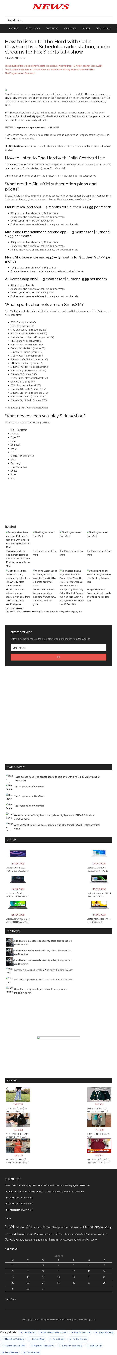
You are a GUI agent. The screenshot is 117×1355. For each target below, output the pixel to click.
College (56, 1228)
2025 (17, 1227)
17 (43, 1277)
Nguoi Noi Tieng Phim (42, 1346)
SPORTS (19, 608)
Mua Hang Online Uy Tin (53, 1332)
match (62, 1234)
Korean (29, 1234)
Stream (40, 1239)
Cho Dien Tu (28, 1332)
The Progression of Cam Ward (20, 73)
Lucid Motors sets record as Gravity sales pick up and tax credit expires (43, 943)
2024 (9, 1226)
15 (13, 1277)
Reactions (97, 1234)
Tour (80, 611)
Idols (20, 1234)
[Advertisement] (58, 83)
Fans (62, 1227)
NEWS (58, 6)
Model (48, 611)
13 (89, 1271)
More (67, 1234)
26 (74, 1283)
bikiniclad (27, 611)
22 (13, 1283)
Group (108, 1227)
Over (82, 1234)
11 (58, 1271)
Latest (41, 1234)
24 (43, 1283)
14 (104, 1271)
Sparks (28, 1240)
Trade (65, 1240)
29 (13, 1289)
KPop (36, 1234)
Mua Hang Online (81, 1332)
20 (89, 1277)
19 (74, 1277)
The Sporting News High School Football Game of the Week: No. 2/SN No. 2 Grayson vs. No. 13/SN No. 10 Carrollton (72, 597)
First (67, 1227)
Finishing (36, 611)
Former (80, 1228)
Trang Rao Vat (31, 1352)
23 (28, 1283)
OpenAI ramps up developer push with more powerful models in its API (40, 991)
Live (56, 1233)
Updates (71, 1239)
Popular (89, 1234)
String (61, 611)
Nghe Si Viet (57, 1339)
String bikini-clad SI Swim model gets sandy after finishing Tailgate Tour (99, 595)
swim (67, 611)
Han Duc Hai (94, 1346)
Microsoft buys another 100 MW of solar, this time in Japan (43, 970)
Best (36, 1227)
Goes (103, 1228)
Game (96, 1227)
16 (28, 1277)
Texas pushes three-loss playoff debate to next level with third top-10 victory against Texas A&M (53, 66)
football (73, 1227)
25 (58, 1283)
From (87, 1227)
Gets (43, 611)
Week (94, 1239)
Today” (59, 1240)
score (21, 1240)
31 (43, 1289)
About (23, 1227)
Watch (86, 1239)
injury (24, 1234)
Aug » (13, 1299)
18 (58, 1277)
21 (104, 1277)
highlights (9, 1234)
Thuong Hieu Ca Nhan (14, 1346)
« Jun (7, 1299)
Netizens (75, 1234)
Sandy (55, 611)
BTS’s (40, 1227)
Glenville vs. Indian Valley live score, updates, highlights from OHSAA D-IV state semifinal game (18, 597)
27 (89, 1283)
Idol (16, 1234)
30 (28, 1289)
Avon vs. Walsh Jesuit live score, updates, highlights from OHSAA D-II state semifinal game (44, 597)
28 (104, 1283)
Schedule (11, 1239)
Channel (48, 1227)
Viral (78, 1239)
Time (52, 1239)
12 (74, 1271)
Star (33, 1239)
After (19, 611)
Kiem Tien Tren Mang (70, 1346)
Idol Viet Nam (37, 1339)
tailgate (73, 611)
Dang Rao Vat (10, 1352)
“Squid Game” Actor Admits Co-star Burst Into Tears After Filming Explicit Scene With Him (49, 69)
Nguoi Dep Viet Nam (13, 1339)
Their (46, 1240)
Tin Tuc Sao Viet (78, 1339)
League (48, 1234)
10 (43, 1271)
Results (105, 1234)
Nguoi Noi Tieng (104, 1332)
